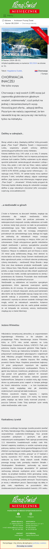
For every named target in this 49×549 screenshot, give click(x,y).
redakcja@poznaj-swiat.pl (15, 527)
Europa (45, 73)
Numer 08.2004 (12, 23)
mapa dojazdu (19, 535)
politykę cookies (39, 543)
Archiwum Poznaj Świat (23, 20)
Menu (10, 15)
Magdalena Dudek (14, 71)
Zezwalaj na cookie (24, 546)
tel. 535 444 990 (18, 529)
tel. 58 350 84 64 (31, 529)
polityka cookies (25, 539)
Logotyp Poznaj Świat (32, 535)
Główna (7, 20)
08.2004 (33, 63)
